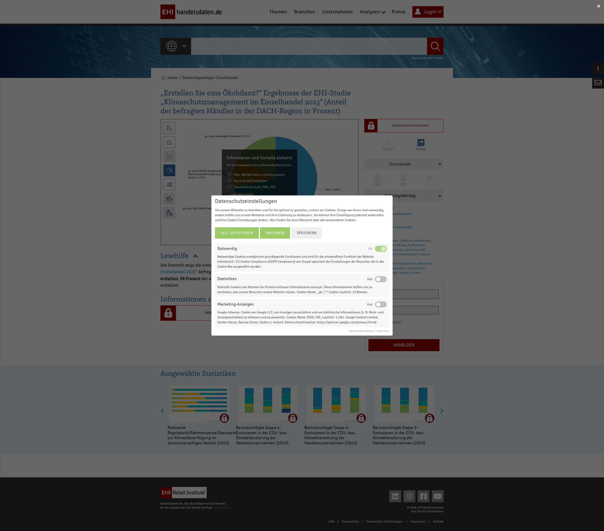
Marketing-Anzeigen (235, 304)
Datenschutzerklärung (361, 331)
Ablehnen (275, 233)
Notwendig (227, 248)
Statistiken (227, 278)
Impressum (383, 331)
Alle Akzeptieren (237, 233)
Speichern (306, 233)
